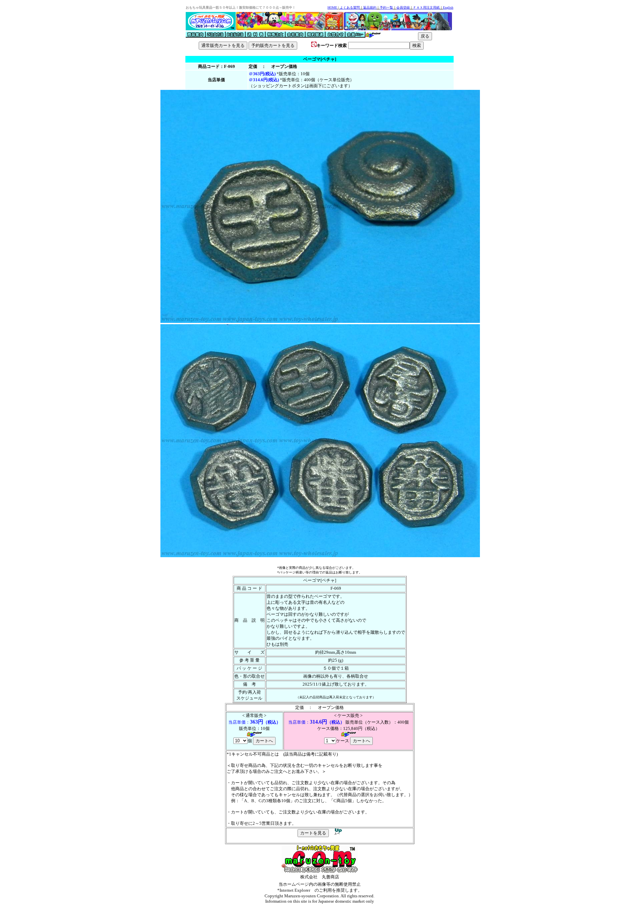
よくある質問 (350, 7)
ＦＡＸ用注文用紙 (426, 7)
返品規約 (369, 7)
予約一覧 (386, 7)
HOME (332, 7)
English (448, 7)
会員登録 (403, 7)
